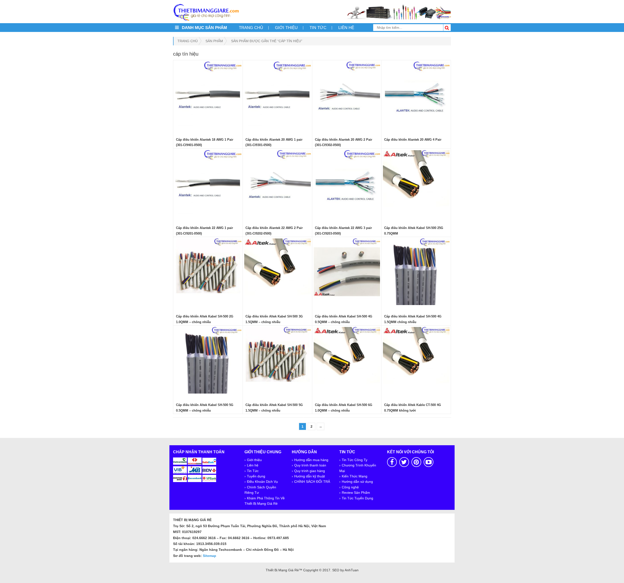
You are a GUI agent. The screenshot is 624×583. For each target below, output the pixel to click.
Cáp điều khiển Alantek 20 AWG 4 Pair (412, 139)
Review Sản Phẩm (356, 492)
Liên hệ (346, 27)
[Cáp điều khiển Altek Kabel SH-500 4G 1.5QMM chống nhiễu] (416, 271)
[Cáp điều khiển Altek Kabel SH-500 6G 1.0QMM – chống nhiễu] (347, 360)
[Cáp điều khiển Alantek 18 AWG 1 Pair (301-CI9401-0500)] (208, 95)
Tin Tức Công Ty (354, 460)
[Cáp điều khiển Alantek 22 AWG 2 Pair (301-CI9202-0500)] (277, 183)
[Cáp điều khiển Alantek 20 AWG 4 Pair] (416, 95)
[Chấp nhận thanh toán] (194, 469)
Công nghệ (350, 487)
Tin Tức (253, 471)
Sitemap (209, 556)
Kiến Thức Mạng (354, 476)
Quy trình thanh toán (310, 465)
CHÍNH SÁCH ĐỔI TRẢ (312, 482)
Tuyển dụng (256, 476)
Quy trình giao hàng (309, 471)
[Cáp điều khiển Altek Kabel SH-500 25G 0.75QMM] (416, 183)
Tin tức (318, 27)
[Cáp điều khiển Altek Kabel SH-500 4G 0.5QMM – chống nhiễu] (347, 271)
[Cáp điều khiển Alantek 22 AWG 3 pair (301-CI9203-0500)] (347, 183)
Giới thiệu (286, 27)
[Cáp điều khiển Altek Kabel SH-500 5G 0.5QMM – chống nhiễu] (208, 360)
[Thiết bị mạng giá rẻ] (206, 12)
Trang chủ (251, 27)
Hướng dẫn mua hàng (311, 460)
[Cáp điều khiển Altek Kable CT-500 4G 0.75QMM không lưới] (416, 360)
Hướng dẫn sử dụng (357, 482)
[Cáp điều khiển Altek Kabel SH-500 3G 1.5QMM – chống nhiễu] (277, 271)
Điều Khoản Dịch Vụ (262, 482)
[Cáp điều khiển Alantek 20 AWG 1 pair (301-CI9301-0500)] (277, 95)
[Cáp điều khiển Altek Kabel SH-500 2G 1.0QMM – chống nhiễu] (208, 271)
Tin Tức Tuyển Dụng (357, 498)
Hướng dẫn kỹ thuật (309, 476)
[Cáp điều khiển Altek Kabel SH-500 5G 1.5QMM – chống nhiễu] (277, 360)
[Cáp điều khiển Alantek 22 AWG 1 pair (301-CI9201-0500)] (208, 183)
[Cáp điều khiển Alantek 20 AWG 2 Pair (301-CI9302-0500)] (347, 95)
